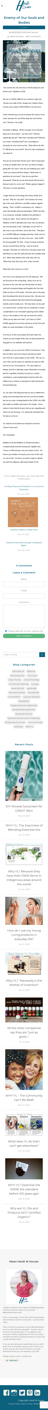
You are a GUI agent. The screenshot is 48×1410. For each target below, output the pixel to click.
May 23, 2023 (24, 816)
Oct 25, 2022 (23, 494)
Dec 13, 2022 (24, 1199)
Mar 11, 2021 (23, 534)
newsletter (24, 701)
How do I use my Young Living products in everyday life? (24, 935)
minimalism (14, 697)
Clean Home (14, 680)
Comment (24, 602)
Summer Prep (35, 722)
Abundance (18, 671)
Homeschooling (17, 692)
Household (33, 692)
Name (24, 579)
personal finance (23, 714)
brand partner (17, 675)
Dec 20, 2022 (24, 1151)
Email (24, 591)
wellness (18, 726)
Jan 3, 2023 (24, 1042)
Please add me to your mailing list (25, 631)
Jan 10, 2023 (24, 990)
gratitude (31, 688)
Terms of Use (26, 1404)
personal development (23, 709)
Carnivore (32, 675)
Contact (13, 1360)
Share (24, 27)
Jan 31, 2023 (24, 835)
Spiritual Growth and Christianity (24, 718)
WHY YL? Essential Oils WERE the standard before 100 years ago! (24, 1189)
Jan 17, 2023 (24, 944)
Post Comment (24, 636)
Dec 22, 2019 (23, 550)
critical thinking (31, 680)
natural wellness (31, 697)
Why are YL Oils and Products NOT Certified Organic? (24, 1213)
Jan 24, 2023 (24, 889)
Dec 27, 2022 (24, 1105)
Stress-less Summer (15, 722)
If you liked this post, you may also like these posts (24, 477)
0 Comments (34, 36)
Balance (31, 671)
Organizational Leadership (24, 705)
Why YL (29, 726)
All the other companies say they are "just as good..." (24, 1032)
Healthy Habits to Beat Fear (24, 530)
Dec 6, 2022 (24, 1222)
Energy (35, 684)
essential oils (17, 688)
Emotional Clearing (18, 684)
